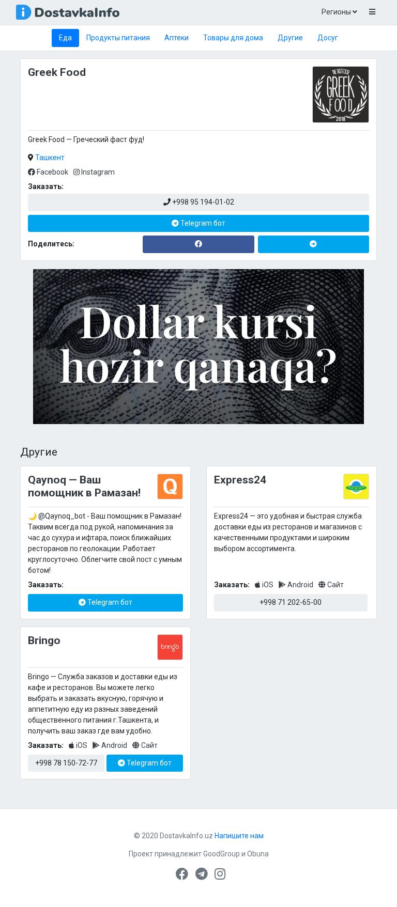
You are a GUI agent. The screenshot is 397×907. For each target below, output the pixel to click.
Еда (65, 38)
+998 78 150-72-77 (66, 763)
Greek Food (57, 72)
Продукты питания (118, 38)
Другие (290, 38)
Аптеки (176, 38)
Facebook (52, 172)
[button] (372, 12)
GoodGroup (221, 854)
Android (300, 585)
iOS (268, 585)
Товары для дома (233, 38)
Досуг (327, 38)
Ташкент (50, 157)
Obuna (258, 854)
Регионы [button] (337, 12)
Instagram (97, 172)
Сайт (335, 585)
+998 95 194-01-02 (202, 202)
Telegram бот (202, 223)
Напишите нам (239, 836)
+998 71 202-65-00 (290, 602)
